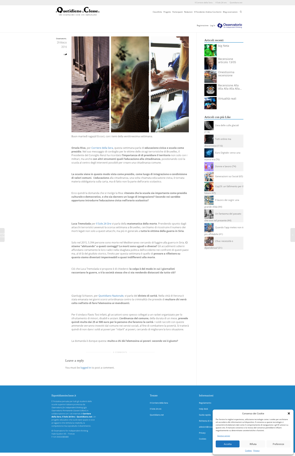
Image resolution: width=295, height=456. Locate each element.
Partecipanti (177, 12)
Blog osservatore (230, 12)
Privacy (256, 450)
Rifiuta (253, 444)
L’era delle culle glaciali (227, 125)
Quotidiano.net (236, 2)
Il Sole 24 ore (221, 2)
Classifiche (157, 12)
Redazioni (188, 12)
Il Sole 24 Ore (103, 223)
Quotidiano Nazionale (111, 295)
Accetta (228, 444)
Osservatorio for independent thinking (71, 430)
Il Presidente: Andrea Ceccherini (207, 12)
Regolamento (205, 402)
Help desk (203, 408)
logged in (86, 367)
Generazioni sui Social (226, 176)
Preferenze (278, 444)
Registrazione (202, 25)
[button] (288, 413)
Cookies (248, 450)
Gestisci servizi (223, 435)
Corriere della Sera (102, 148)
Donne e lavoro (223, 166)
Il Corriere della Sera (203, 2)
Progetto (167, 12)
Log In (212, 25)
